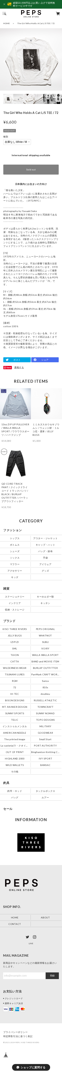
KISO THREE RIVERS (14, 628)
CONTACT (14, 924)
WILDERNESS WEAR (14, 667)
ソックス (15, 557)
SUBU (45, 641)
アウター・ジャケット (45, 538)
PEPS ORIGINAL (45, 628)
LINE (31, 943)
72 (14, 687)
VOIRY (45, 648)
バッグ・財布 (45, 551)
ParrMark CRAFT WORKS (45, 674)
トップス (15, 538)
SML (14, 648)
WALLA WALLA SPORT (45, 654)
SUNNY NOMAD (45, 713)
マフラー (15, 564)
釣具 (6, 783)
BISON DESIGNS (14, 700)
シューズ (15, 551)
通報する (19, 367)
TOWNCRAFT (45, 706)
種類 (5, 136)
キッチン (45, 603)
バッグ (14, 797)
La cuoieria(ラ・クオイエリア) (15, 745)
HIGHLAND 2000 (14, 758)
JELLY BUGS (15, 635)
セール (8, 808)
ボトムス (15, 544)
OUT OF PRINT (15, 752)
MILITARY (45, 726)
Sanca (45, 680)
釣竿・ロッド (14, 791)
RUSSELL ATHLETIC (45, 700)
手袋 (45, 557)
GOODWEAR (45, 732)
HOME (6, 23)
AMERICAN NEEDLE (14, 732)
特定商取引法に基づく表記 (18, 1036)
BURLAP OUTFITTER (45, 667)
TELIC (14, 719)
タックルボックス (45, 791)
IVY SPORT (45, 758)
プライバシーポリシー (15, 1032)
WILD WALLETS (15, 765)
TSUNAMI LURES (15, 674)
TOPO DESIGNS (45, 719)
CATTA (14, 661)
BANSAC (45, 765)
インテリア (15, 603)
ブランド (9, 621)
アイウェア (45, 564)
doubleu (45, 693)
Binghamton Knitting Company (45, 752)
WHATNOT (45, 635)
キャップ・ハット (45, 544)
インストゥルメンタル (14, 726)
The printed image (14, 739)
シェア (45, 359)
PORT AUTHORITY (45, 745)
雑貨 (6, 588)
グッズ (45, 570)
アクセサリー (14, 570)
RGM (15, 680)
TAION (15, 654)
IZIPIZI (14, 641)
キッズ (14, 577)
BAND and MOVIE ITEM (45, 661)
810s (45, 687)
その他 (14, 771)
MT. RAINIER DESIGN (14, 706)
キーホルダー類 (45, 596)
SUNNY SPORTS (14, 713)
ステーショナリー (14, 596)
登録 (52, 975)
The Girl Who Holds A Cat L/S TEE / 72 (36, 23)
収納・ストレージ (14, 609)
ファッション (12, 530)
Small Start (45, 739)
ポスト (17, 359)
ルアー (45, 797)
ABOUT (45, 917)
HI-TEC (14, 693)
